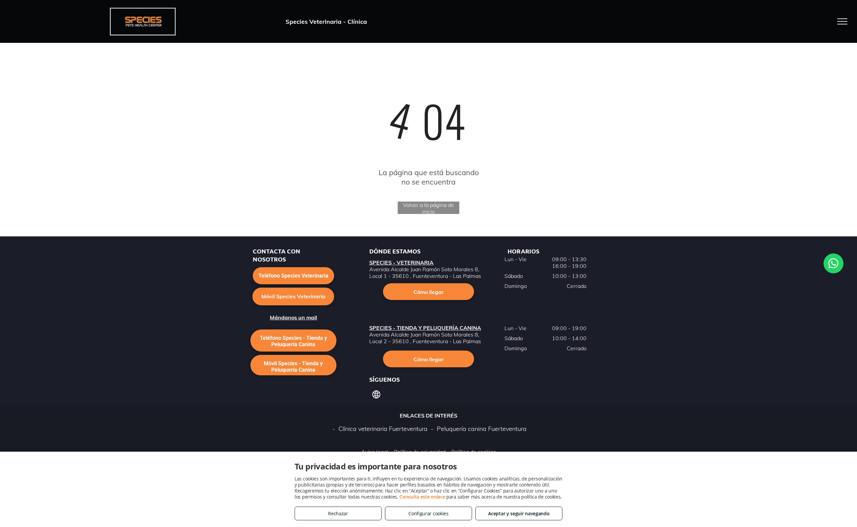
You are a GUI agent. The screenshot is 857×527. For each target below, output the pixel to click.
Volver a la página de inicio (428, 208)
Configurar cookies (428, 513)
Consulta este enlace (422, 497)
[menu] (842, 21)
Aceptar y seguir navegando (518, 513)
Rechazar (338, 513)
